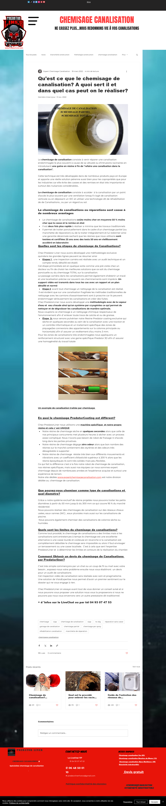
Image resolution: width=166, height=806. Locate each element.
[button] (33, 21)
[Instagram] (39, 2)
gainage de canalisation (50, 626)
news (43, 55)
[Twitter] (36, 2)
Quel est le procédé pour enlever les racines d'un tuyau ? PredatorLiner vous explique (82, 696)
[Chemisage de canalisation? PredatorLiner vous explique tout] (43, 681)
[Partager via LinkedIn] (51, 645)
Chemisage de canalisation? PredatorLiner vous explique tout (40, 696)
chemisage (44, 622)
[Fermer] (163, 802)
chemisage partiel (71, 626)
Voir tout (136, 667)
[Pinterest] (41, 2)
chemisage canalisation (107, 55)
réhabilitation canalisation (51, 631)
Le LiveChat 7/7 (75, 758)
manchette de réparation (76, 631)
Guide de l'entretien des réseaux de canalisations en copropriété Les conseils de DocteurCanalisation (122, 696)
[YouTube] (44, 2)
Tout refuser (141, 802)
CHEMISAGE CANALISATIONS (26, 761)
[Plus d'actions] (126, 71)
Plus (123, 55)
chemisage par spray (92, 626)
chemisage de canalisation (72, 622)
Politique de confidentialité (19, 803)
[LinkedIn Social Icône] (29, 2)
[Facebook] (34, 2)
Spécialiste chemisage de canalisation (27, 766)
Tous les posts (31, 55)
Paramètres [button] (127, 802)
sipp (89, 622)
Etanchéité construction (59, 55)
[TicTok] (31, 2)
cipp (55, 622)
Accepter (154, 802)
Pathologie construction (83, 55)
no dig (98, 622)
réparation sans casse (114, 622)
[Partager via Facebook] (39, 645)
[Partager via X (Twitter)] (45, 645)
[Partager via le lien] (57, 645)
